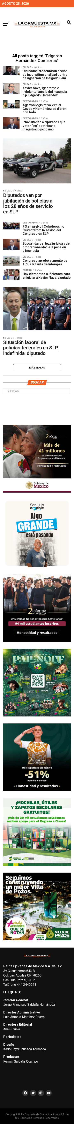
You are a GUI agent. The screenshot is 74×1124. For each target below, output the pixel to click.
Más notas (37, 367)
